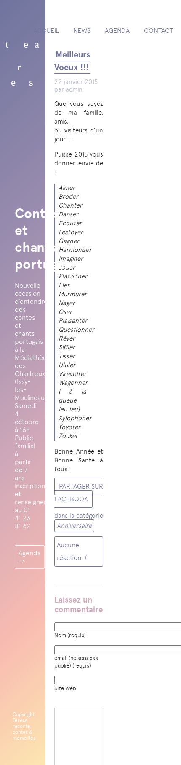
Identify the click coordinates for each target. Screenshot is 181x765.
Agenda (117, 31)
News (81, 31)
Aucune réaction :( (72, 551)
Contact (158, 31)
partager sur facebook (78, 492)
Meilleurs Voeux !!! (72, 61)
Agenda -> (30, 557)
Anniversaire (74, 526)
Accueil (46, 31)
